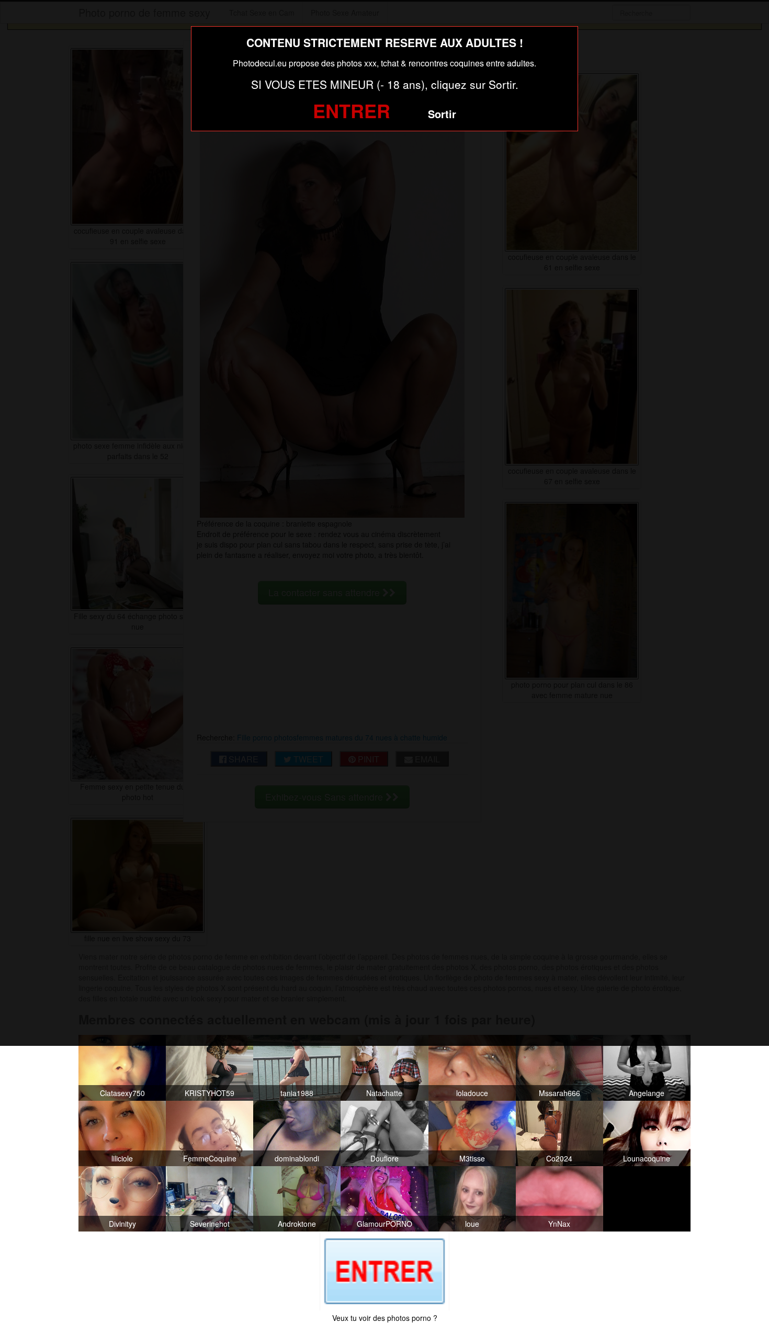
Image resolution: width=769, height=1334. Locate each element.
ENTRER (351, 110)
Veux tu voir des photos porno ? (384, 1318)
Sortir (442, 113)
